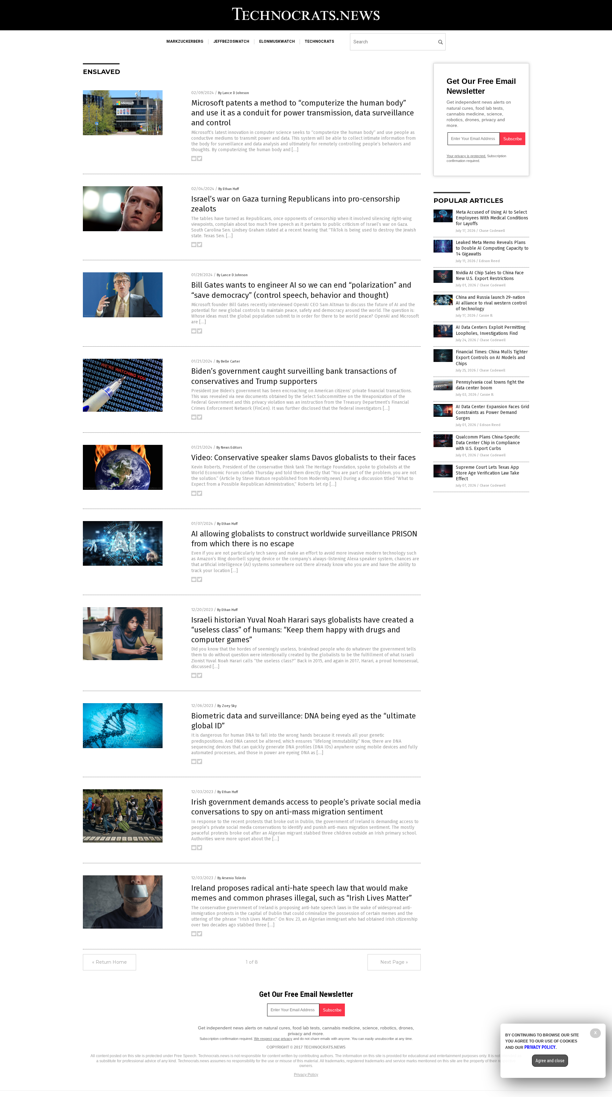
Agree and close (550, 1060)
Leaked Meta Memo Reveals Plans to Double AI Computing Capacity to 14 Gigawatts (492, 248)
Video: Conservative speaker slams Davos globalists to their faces (303, 457)
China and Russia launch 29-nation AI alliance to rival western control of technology (491, 303)
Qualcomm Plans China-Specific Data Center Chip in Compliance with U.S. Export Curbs (488, 442)
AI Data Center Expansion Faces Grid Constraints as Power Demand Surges (492, 412)
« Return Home (109, 962)
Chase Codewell (492, 231)
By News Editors (229, 447)
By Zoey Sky (227, 706)
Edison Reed (489, 261)
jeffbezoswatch (231, 41)
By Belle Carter (228, 361)
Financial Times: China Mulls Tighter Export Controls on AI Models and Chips (492, 357)
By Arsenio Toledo (231, 878)
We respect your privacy (273, 1039)
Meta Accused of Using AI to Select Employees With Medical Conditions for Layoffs (492, 218)
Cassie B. (486, 315)
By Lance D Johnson (233, 93)
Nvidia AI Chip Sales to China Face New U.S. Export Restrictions (490, 275)
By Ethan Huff (228, 189)
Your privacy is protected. (466, 156)
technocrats (319, 41)
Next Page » (394, 962)
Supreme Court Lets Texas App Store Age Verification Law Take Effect (487, 473)
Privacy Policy (306, 1074)
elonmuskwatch (277, 41)
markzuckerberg (184, 41)
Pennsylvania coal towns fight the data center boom (490, 385)
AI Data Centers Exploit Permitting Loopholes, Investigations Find (491, 330)
